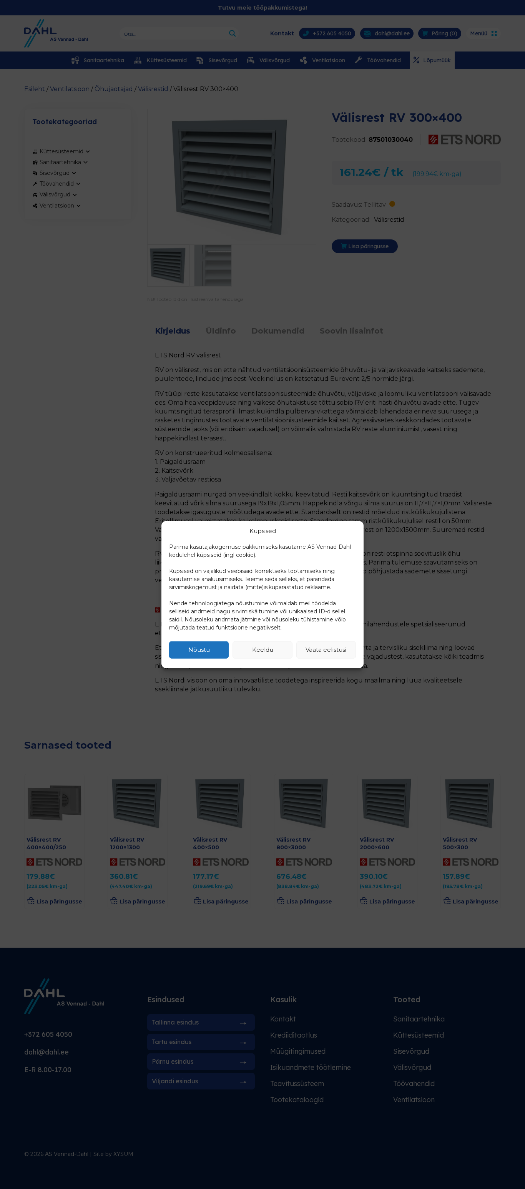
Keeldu (262, 649)
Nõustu (199, 649)
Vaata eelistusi (326, 649)
